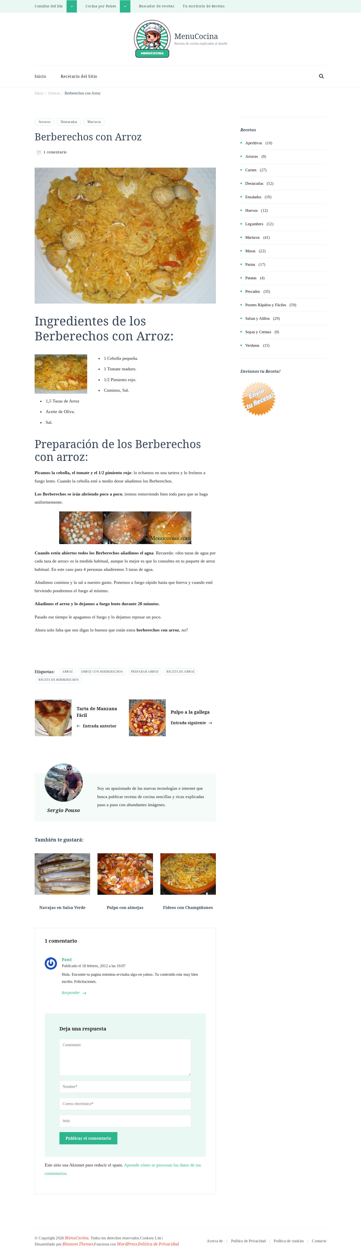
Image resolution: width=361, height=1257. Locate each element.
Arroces (44, 122)
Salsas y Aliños (257, 318)
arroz (67, 671)
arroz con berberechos (102, 671)
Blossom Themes (77, 1244)
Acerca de (215, 1241)
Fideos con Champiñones (188, 907)
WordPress (127, 1244)
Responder (71, 993)
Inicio (40, 76)
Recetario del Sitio (79, 76)
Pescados (252, 291)
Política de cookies (289, 1241)
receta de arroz (181, 671)
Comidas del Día (49, 6)
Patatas (250, 278)
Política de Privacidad (158, 1244)
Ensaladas (253, 197)
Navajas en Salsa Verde (62, 907)
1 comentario (55, 152)
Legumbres (254, 224)
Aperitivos (253, 143)
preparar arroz (145, 671)
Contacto (319, 1241)
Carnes (250, 170)
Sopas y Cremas (258, 332)
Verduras (252, 345)
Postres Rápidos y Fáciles (265, 305)
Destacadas (69, 122)
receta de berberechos (59, 680)
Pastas (250, 264)
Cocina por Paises (100, 6)
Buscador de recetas (156, 6)
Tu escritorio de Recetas (203, 6)
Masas (250, 251)
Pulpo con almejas (125, 907)
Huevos (251, 210)
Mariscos (94, 122)
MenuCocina (196, 36)
